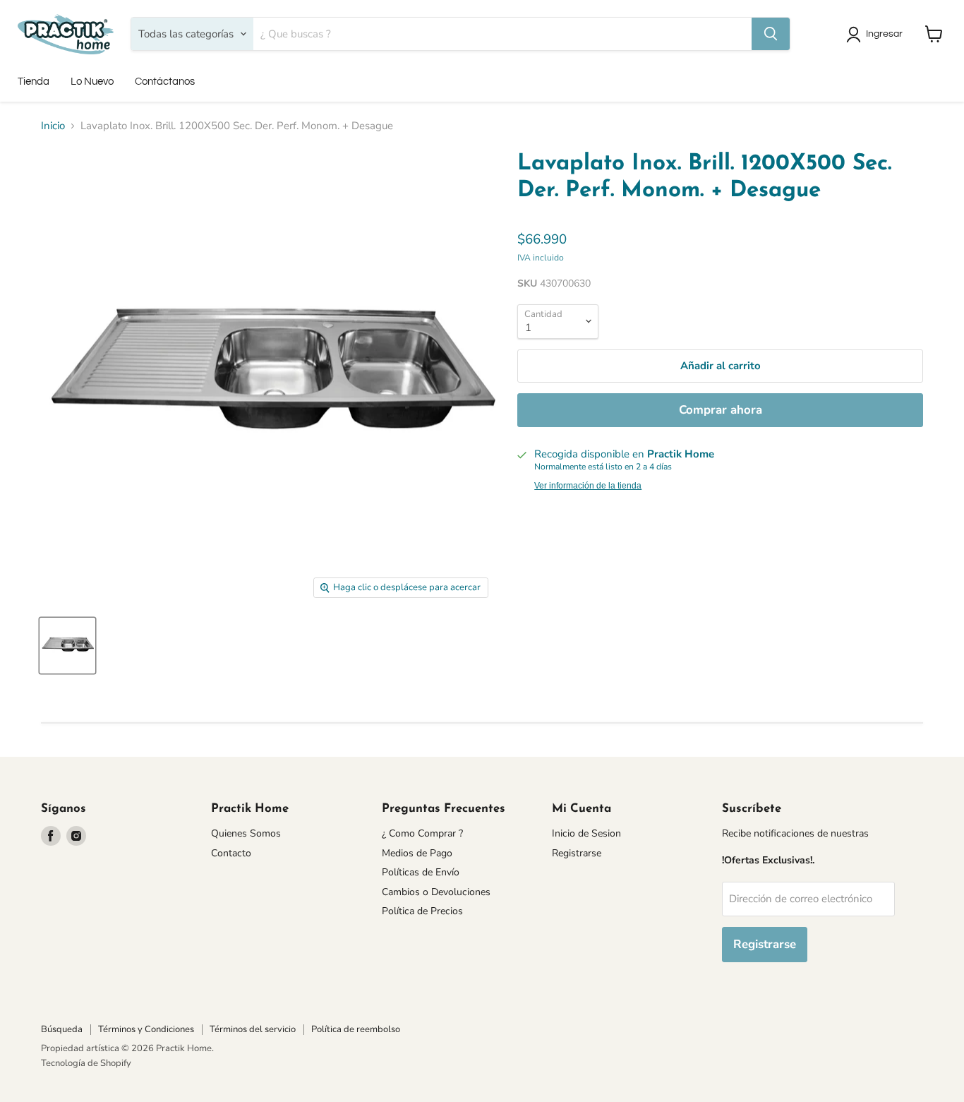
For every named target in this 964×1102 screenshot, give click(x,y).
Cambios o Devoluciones (436, 892)
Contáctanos (165, 81)
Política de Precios (422, 911)
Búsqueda (62, 1029)
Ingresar (884, 33)
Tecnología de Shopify (86, 1063)
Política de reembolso (355, 1029)
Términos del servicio (253, 1029)
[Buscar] (771, 34)
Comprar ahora (720, 410)
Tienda (33, 81)
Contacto (231, 853)
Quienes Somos (246, 833)
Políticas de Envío (420, 872)
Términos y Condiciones (146, 1029)
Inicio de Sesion (586, 833)
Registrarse (576, 853)
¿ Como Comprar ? (422, 833)
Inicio (53, 126)
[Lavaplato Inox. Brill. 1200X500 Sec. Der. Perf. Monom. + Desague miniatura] (67, 645)
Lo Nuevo (92, 81)
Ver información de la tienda (587, 486)
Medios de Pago (417, 853)
